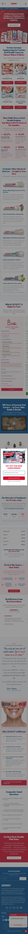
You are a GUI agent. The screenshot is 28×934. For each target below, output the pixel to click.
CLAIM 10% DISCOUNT (14, 478)
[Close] (25, 450)
